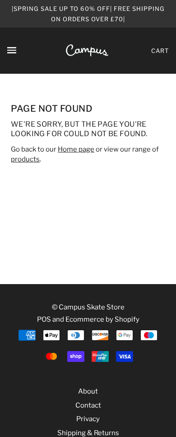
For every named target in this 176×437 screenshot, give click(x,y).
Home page (76, 149)
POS (44, 319)
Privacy (88, 419)
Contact (88, 405)
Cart (160, 50)
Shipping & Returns (88, 433)
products (25, 159)
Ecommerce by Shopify (102, 319)
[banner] (87, 50)
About (88, 391)
